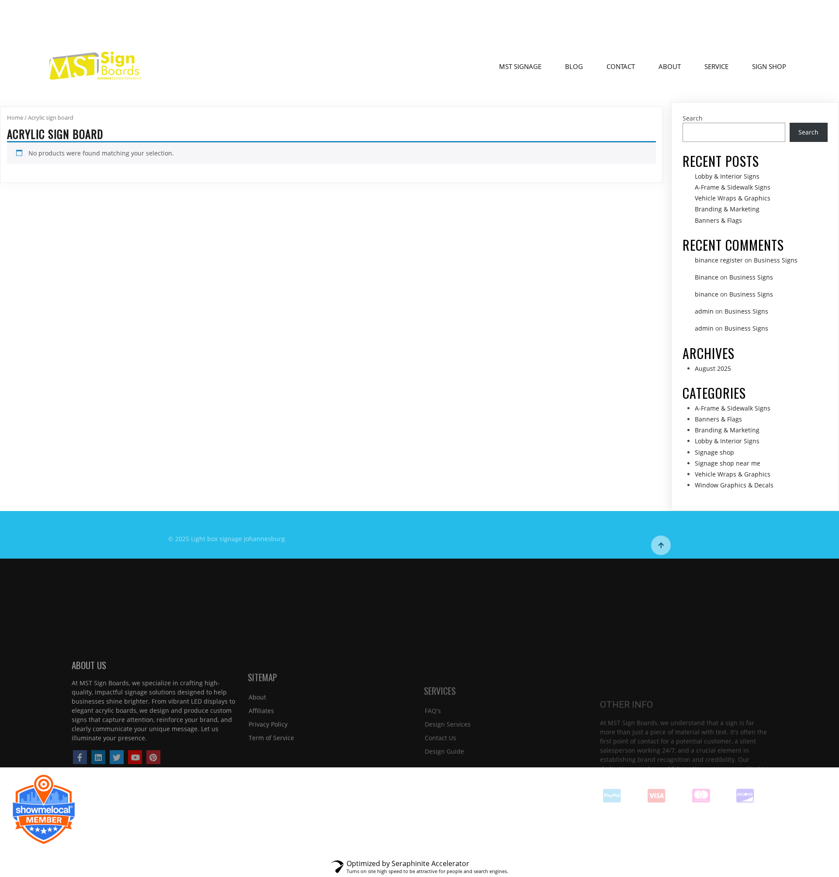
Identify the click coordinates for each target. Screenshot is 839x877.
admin (704, 311)
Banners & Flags (718, 220)
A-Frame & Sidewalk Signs (732, 187)
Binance (706, 277)
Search (693, 118)
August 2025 (713, 368)
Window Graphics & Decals (734, 485)
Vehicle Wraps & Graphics (732, 198)
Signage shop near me (727, 463)
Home (15, 117)
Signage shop (714, 452)
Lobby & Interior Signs (727, 176)
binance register (719, 260)
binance (706, 294)
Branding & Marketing (727, 209)
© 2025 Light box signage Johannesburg (226, 535)
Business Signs (775, 260)
